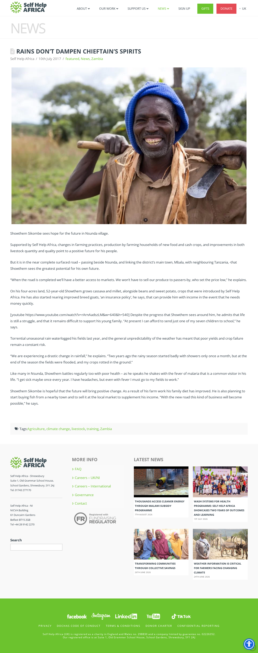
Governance (84, 495)
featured (72, 58)
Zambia (97, 58)
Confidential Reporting (198, 626)
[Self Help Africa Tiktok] (181, 616)
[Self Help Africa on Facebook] (76, 616)
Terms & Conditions (123, 626)
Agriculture (36, 428)
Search (16, 540)
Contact (81, 503)
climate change (58, 428)
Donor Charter (159, 626)
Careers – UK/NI (87, 478)
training (93, 428)
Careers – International (93, 486)
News (85, 58)
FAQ (78, 469)
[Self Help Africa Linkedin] (125, 616)
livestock (78, 428)
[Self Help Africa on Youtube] (154, 616)
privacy (45, 626)
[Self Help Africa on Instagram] (101, 616)
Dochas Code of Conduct (79, 626)
